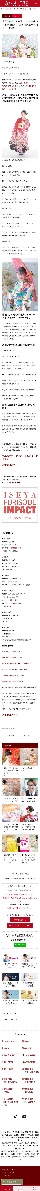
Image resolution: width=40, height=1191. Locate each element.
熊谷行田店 (8, 1062)
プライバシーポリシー (9, 1170)
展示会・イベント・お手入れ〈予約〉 (20, 926)
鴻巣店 (6, 1048)
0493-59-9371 (13, 582)
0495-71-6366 (16, 603)
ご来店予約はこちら (20, 920)
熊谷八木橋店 (9, 1055)
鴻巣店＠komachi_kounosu (12, 657)
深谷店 (27, 1041)
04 (9, 545)
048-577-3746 (16, 548)
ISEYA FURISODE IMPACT (11, 483)
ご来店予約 (6, 1189)
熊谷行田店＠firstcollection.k (12, 681)
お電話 (20, 1189)
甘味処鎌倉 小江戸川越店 (28, 1080)
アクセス (33, 1189)
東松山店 (27, 1048)
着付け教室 (8, 1069)
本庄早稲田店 (29, 1062)
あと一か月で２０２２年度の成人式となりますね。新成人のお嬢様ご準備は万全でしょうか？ (19, 86)
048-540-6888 (13, 563)
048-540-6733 (16, 566)
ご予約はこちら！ (11, 464)
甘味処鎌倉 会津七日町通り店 (30, 1070)
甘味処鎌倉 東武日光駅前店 (28, 1100)
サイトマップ (6, 1175)
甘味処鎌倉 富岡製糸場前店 (9, 1080)
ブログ (12, 728)
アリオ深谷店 (29, 1055)
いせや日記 (8, 9)
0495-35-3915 (13, 600)
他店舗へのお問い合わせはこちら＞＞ (20, 908)
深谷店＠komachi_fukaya (11, 651)
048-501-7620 (7, 618)
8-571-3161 (14, 545)
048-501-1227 (7, 637)
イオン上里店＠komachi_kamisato (14, 669)
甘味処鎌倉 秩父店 (7, 1090)
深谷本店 (7, 16)
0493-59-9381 (16, 585)
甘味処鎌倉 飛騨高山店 (28, 1090)
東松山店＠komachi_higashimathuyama (16, 663)
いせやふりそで (10, 1041)
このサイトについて (8, 1172)
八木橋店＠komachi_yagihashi (13, 675)
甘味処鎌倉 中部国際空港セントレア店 (10, 1101)
